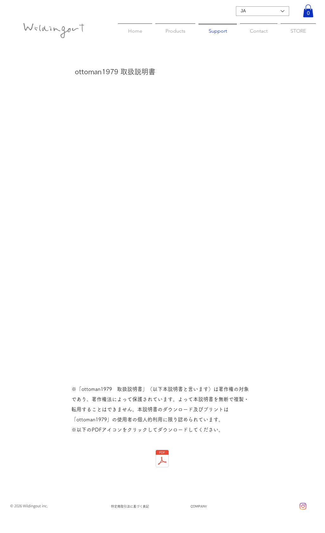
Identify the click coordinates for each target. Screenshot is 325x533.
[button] (308, 10)
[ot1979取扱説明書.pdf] (162, 459)
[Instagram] (303, 506)
